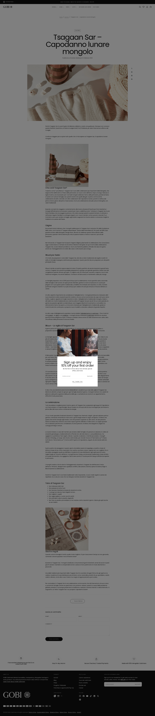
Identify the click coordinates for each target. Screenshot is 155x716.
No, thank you (77, 381)
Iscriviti (90, 376)
